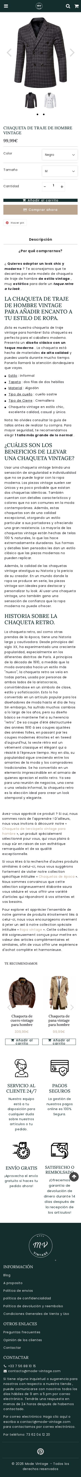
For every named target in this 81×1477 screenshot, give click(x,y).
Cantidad (11, 186)
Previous (8, 52)
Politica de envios (18, 1290)
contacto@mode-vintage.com (34, 1371)
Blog (6, 1275)
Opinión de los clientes (22, 1340)
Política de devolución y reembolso (33, 1306)
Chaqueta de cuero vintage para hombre (22, 1020)
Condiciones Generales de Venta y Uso (36, 1314)
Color (7, 153)
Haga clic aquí (55, 1416)
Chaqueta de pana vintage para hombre (59, 1020)
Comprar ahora (43, 209)
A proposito (13, 1283)
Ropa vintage (31, 929)
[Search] (68, 6)
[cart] (77, 6)
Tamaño (10, 170)
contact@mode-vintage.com (45, 1422)
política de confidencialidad (27, 1298)
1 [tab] (37, 114)
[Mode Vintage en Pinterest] (40, 1453)
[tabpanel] (30, 100)
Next (72, 52)
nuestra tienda (58, 1384)
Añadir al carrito (24, 1042)
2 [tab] (43, 114)
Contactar (12, 1347)
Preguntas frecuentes (21, 1332)
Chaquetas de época (57, 876)
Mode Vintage (36, 1464)
